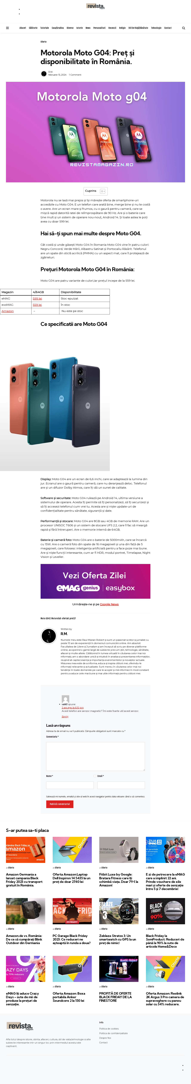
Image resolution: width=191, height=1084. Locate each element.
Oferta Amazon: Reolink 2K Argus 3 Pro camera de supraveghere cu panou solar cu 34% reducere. (165, 998)
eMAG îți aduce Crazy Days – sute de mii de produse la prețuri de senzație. (22, 998)
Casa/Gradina (58, 28)
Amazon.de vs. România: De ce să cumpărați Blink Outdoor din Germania (24, 939)
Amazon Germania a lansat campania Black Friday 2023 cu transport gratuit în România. (24, 879)
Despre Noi (105, 1038)
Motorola (56, 618)
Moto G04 (46, 618)
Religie (122, 28)
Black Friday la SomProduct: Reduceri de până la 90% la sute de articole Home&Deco (165, 941)
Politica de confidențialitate (113, 1033)
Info (101, 1022)
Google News (109, 604)
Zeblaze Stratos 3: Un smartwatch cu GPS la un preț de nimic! (117, 939)
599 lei (37, 298)
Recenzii (112, 28)
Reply (65, 716)
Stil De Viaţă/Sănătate (138, 28)
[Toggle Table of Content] (101, 191)
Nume (49, 776)
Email (100, 776)
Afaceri (23, 28)
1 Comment (75, 74)
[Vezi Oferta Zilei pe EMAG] (95, 581)
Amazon (8, 311)
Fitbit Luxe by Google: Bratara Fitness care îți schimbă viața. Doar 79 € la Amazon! (118, 879)
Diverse (70, 28)
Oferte (43, 41)
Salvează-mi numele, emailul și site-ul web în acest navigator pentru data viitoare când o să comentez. (95, 796)
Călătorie (33, 28)
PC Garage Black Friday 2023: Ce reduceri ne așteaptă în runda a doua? (72, 939)
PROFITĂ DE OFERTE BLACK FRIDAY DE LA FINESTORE (115, 997)
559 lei (37, 305)
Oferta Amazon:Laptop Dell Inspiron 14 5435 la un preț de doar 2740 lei (71, 878)
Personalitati (99, 28)
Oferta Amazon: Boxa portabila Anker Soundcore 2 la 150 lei (69, 997)
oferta (65, 618)
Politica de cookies (109, 1028)
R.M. (50, 72)
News (88, 28)
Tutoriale (44, 28)
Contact (168, 28)
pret (73, 618)
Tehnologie (156, 28)
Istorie (79, 28)
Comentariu (52, 736)
